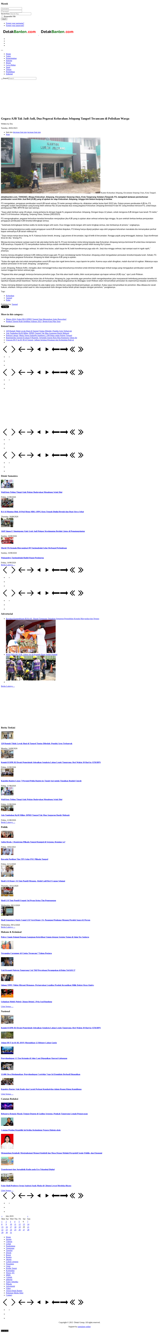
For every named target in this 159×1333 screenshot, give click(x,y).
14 (28, 1224)
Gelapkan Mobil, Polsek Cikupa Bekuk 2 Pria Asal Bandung (26, 1002)
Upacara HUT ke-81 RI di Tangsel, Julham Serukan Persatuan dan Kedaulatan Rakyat (40, 340)
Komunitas (10, 1271)
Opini (8, 1266)
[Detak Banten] (38, 34)
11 (15, 1224)
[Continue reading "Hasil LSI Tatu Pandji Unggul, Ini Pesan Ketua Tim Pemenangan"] (7, 896)
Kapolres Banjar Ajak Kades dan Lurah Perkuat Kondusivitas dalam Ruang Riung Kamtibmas (41, 1089)
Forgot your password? (15, 25)
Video (8, 1288)
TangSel (9, 1250)
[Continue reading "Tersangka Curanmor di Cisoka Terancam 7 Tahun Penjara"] (7, 948)
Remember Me (9, 16)
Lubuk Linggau (12, 1262)
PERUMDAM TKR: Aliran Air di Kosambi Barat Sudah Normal (31, 654)
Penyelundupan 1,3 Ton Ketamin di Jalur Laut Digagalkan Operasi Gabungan (34, 1058)
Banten (9, 1257)
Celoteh (9, 1277)
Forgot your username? (15, 23)
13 (24, 1224)
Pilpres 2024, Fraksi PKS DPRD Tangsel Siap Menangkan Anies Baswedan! (36, 319)
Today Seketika (12, 1282)
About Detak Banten (14, 1291)
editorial (9, 1279)
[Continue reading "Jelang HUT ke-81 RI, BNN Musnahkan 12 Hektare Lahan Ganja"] (7, 1038)
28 (28, 1230)
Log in (4, 19)
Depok (8, 1253)
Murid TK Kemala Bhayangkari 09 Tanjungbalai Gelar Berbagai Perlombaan (34, 548)
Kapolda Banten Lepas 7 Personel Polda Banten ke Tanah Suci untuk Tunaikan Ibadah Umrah (41, 781)
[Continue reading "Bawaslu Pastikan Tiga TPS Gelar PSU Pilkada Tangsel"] (7, 854)
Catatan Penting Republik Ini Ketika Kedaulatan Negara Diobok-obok (31, 1130)
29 (2, 1232)
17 (11, 1227)
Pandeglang (10, 1246)
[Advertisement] (75, 97)
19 (20, 1227)
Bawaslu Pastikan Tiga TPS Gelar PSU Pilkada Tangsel (24, 859)
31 (11, 1232)
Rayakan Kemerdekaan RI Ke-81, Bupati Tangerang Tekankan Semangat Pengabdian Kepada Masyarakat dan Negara (52, 619)
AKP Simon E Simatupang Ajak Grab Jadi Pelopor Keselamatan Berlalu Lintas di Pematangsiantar (43, 531)
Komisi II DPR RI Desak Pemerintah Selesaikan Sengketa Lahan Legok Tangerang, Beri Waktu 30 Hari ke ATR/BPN (51, 762)
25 (15, 1230)
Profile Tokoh (11, 1268)
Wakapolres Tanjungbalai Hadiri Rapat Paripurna (22, 558)
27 (24, 1230)
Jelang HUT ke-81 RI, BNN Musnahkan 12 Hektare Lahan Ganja (29, 1043)
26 (20, 1230)
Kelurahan (10, 296)
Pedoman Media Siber (14, 1293)
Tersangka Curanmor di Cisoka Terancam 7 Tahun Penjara (26, 953)
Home (8, 1237)
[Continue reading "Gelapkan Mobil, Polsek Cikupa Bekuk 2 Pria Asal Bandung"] (7, 997)
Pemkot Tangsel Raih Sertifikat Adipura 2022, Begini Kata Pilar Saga (33, 321)
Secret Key (5, 14)
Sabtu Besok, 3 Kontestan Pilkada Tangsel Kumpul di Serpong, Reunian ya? (33, 842)
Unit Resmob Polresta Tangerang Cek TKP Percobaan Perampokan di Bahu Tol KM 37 (38, 970)
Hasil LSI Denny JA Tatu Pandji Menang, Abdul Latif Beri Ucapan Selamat (33, 881)
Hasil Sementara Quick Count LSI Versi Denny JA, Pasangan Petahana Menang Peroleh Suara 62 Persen (45, 920)
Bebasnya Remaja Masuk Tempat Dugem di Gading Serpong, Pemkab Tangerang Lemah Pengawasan (44, 1114)
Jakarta (8, 1259)
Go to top (4, 1331)
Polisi (8, 300)
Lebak (8, 1244)
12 (20, 1224)
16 (7, 1227)
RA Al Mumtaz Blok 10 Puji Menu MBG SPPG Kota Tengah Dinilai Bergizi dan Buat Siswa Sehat (42, 512)
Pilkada (9, 1284)
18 (15, 1227)
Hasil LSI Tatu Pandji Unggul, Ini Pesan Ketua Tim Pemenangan (28, 900)
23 (7, 1230)
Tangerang (10, 1248)
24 (11, 1230)
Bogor (8, 1255)
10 (11, 1224)
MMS (8, 1275)
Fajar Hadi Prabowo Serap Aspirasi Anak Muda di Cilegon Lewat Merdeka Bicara (36, 1186)
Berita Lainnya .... (8, 565)
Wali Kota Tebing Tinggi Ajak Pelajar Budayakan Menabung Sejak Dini (31, 492)
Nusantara (10, 1264)
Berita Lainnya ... (8, 686)
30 (7, 1232)
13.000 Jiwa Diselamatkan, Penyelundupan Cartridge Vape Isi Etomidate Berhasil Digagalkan (40, 1074)
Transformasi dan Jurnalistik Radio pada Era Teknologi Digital (28, 1169)
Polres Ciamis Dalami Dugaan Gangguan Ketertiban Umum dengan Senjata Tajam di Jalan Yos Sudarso (45, 937)
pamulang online (84, 1327)
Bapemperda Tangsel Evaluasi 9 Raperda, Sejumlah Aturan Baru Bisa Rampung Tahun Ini (41, 338)
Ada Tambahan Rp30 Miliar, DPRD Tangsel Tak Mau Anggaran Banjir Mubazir (37, 333)
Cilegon (9, 1242)
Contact (9, 1295)
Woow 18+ (10, 1273)
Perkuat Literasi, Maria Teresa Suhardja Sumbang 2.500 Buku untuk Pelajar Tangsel (39, 335)
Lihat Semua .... (7, 1006)
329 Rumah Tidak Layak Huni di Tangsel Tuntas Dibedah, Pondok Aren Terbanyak (39, 331)
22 (2, 1230)
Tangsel (9, 298)
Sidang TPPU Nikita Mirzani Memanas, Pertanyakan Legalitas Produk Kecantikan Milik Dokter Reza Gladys (47, 985)
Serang (8, 1239)
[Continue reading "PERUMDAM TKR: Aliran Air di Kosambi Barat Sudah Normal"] (31, 680)
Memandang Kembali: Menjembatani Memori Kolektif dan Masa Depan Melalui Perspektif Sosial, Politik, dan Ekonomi (51, 1153)
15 (2, 1227)
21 (28, 1227)
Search (5, 78)
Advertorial (10, 1286)
